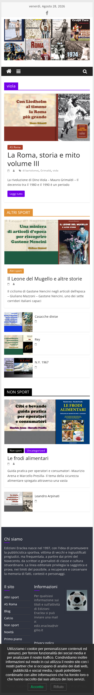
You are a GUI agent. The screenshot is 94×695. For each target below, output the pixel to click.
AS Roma (15, 147)
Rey (37, 339)
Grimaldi (45, 170)
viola (55, 170)
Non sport (16, 450)
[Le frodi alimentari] (47, 402)
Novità (9, 632)
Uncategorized (36, 450)
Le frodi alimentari (28, 458)
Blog (7, 611)
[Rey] (18, 337)
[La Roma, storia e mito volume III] (47, 96)
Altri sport (16, 271)
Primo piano (13, 639)
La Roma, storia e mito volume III (43, 159)
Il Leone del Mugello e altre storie (44, 278)
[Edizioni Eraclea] (9, 71)
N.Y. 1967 (42, 362)
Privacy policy (44, 643)
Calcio (8, 618)
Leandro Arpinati (47, 496)
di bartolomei (31, 170)
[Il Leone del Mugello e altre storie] (47, 222)
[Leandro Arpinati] (18, 494)
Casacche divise (46, 316)
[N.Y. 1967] (18, 360)
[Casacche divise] (18, 314)
